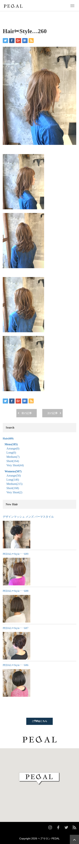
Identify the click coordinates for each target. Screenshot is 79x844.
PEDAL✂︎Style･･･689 (15, 553)
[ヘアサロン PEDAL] (13, 5)
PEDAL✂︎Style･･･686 (15, 665)
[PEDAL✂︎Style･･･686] (16, 683)
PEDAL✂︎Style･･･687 (15, 628)
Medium (12, 456)
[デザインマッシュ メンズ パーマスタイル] (16, 534)
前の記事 (26, 413)
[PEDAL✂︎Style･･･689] (16, 571)
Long (11, 452)
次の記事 (52, 413)
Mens (11, 444)
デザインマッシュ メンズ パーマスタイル (28, 516)
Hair (8, 438)
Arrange (12, 448)
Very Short (15, 465)
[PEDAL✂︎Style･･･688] (16, 609)
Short (12, 461)
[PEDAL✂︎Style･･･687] (16, 646)
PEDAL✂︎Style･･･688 (15, 590)
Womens (13, 471)
